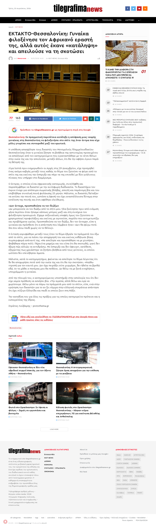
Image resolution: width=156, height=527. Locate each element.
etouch (44, 523)
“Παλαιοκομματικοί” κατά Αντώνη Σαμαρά (129, 101)
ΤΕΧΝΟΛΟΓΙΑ (107, 20)
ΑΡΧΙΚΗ (18, 20)
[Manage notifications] (5, 522)
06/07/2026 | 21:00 (63, 377)
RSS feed (83, 472)
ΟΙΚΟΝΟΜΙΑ (49, 471)
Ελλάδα (139, 472)
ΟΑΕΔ (125, 480)
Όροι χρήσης (85, 458)
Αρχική (11, 27)
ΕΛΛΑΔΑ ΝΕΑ (30, 20)
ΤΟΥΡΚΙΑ (130, 492)
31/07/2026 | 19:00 (16, 377)
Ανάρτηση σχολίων (65, 517)
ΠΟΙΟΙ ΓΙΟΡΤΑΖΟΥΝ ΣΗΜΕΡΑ (127, 484)
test (42, 517)
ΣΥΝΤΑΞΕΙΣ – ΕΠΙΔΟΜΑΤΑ (71, 20)
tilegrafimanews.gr (25, 523)
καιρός (119, 497)
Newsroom (22, 58)
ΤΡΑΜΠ (139, 492)
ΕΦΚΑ (131, 472)
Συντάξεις (120, 492)
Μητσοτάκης (139, 476)
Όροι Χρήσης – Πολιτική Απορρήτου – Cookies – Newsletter (123, 517)
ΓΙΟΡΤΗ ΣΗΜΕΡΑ (122, 463)
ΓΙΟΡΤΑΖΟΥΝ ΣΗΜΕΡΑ (132, 459)
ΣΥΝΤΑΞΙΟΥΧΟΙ (122, 488)
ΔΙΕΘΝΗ (54, 20)
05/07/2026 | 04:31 (63, 420)
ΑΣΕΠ (119, 459)
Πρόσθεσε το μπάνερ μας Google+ (94, 454)
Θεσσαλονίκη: (17, 137)
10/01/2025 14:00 (37, 58)
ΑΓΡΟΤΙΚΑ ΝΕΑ (92, 20)
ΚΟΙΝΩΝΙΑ (48, 465)
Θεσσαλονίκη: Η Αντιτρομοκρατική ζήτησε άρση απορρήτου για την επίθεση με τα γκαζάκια (77, 370)
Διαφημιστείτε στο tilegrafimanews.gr (95, 467)
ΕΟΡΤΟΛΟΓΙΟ (121, 472)
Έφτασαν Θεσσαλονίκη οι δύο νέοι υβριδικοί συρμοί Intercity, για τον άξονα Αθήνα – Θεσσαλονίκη (30, 370)
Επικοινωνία (85, 463)
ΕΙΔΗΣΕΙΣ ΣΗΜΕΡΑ (133, 467)
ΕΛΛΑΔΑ (42, 20)
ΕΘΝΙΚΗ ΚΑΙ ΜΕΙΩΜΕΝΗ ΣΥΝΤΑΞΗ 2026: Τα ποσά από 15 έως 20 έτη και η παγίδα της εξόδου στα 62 (129, 90)
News (119, 455)
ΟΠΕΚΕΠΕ (133, 480)
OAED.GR (127, 455)
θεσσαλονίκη (15, 328)
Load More (54, 429)
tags (36, 517)
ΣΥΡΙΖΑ (133, 488)
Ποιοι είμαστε (127, 520)
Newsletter (28, 517)
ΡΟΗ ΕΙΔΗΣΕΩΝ (141, 520)
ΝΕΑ (118, 480)
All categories (15, 517)
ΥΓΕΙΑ (119, 20)
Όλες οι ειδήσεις (90, 517)
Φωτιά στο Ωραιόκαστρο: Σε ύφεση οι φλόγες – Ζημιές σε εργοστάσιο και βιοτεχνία (28, 410)
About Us (83, 449)
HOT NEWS (19, 27)
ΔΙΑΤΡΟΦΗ (129, 20)
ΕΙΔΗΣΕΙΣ (120, 467)
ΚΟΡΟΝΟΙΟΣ (127, 476)
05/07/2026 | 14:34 (16, 417)
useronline (51, 517)
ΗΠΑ (118, 476)
